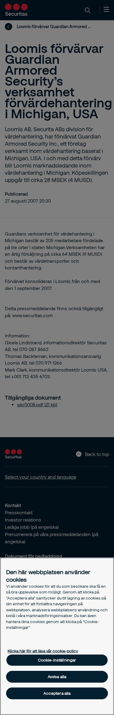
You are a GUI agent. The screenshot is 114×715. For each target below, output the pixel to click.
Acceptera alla (57, 693)
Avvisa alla (57, 676)
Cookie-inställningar (57, 660)
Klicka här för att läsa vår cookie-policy (43, 650)
